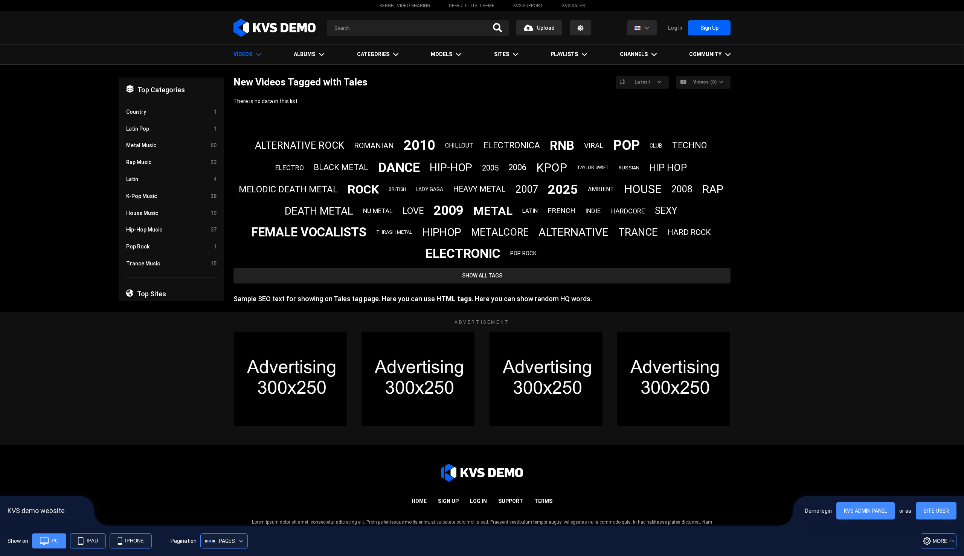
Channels (634, 54)
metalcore (500, 232)
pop (626, 145)
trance (638, 232)
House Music (171, 213)
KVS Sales (573, 5)
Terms (543, 501)
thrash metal (394, 232)
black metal (341, 167)
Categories (373, 54)
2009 (448, 210)
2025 (563, 189)
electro (289, 168)
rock (363, 189)
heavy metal (479, 188)
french (561, 210)
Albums (304, 54)
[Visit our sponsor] (290, 379)
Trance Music (171, 263)
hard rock (689, 232)
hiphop (441, 232)
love (413, 211)
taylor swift (593, 167)
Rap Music (171, 162)
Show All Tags (482, 276)
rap (712, 189)
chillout (459, 145)
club (656, 146)
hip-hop (451, 167)
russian (629, 168)
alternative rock (299, 145)
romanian (374, 145)
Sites (501, 54)
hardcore (627, 211)
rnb (562, 145)
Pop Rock (171, 247)
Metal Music (171, 145)
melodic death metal (288, 189)
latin (530, 210)
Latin (171, 179)
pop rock (523, 253)
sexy (666, 210)
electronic (463, 253)
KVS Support (528, 5)
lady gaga (429, 189)
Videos (242, 54)
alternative (573, 232)
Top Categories (161, 90)
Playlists (564, 54)
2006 (517, 167)
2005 (490, 167)
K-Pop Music (171, 196)
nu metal (378, 211)
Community (705, 54)
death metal (319, 211)
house (643, 189)
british (397, 189)
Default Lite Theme (471, 5)
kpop (551, 168)
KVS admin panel (865, 511)
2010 (419, 145)
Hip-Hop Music (171, 230)
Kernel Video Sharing (405, 5)
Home (419, 501)
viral (594, 145)
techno (689, 145)
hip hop (668, 167)
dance (399, 167)
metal (493, 211)
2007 (527, 189)
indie (593, 211)
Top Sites (151, 294)
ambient (601, 189)
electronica (511, 145)
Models (441, 54)
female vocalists (308, 232)
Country (171, 112)
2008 (681, 189)
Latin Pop (171, 129)
